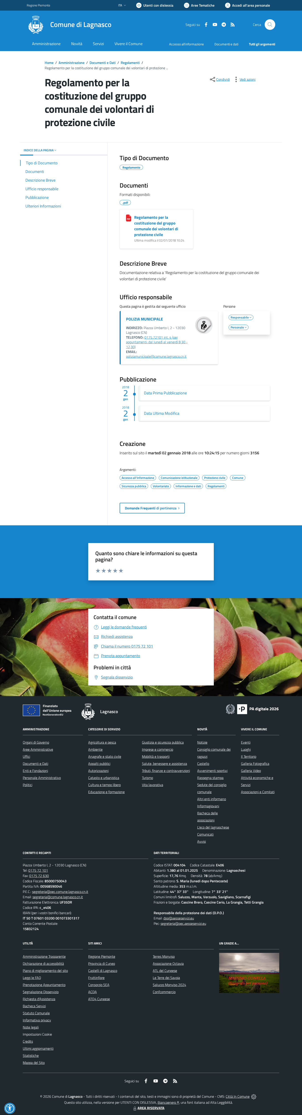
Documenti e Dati (103, 62)
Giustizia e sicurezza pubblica (163, 742)
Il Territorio (248, 756)
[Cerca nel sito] (270, 24)
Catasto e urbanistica (103, 777)
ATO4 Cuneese (99, 999)
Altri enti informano (211, 799)
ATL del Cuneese (165, 970)
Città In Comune (238, 1096)
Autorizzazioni (98, 770)
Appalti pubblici (99, 763)
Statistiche (31, 1055)
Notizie (202, 742)
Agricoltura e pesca (102, 742)
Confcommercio (164, 991)
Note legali (31, 1027)
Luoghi (246, 749)
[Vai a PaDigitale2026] (252, 708)
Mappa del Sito (34, 1062)
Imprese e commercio (157, 749)
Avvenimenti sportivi (212, 770)
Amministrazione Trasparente (44, 956)
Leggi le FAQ (32, 977)
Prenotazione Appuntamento (44, 984)
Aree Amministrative (38, 749)
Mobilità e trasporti (156, 756)
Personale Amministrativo (42, 777)
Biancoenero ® (168, 1102)
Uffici (26, 756)
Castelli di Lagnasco (102, 970)
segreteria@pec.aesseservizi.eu (183, 923)
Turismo (147, 777)
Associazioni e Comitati (258, 792)
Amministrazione (71, 62)
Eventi (245, 742)
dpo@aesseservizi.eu (178, 918)
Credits (28, 1041)
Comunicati (205, 834)
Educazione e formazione (106, 792)
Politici (27, 784)
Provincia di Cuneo (101, 963)
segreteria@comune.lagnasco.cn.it (57, 897)
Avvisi (201, 841)
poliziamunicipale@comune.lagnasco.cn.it (156, 356)
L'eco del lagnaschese (213, 827)
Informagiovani (208, 806)
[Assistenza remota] (254, 1096)
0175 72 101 (38, 870)
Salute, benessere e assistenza (164, 763)
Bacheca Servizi (34, 1006)
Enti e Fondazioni (35, 770)
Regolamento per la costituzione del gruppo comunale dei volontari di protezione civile (156, 226)
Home (49, 62)
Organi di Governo (36, 742)
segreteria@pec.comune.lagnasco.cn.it (60, 891)
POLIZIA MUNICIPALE (144, 319)
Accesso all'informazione (186, 44)
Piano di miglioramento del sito (45, 970)
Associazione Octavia (168, 963)
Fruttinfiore (96, 977)
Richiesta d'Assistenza (39, 999)
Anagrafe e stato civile (104, 756)
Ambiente (95, 749)
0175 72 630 (39, 875)
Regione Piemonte (38, 5)
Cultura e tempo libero (104, 784)
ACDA (92, 991)
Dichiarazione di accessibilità (43, 963)
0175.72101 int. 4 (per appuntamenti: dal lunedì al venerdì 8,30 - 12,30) (157, 342)
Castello (203, 763)
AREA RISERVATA (151, 1108)
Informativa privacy (37, 1020)
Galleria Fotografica (255, 763)
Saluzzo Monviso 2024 (169, 984)
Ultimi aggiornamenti (38, 1048)
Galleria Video (251, 770)
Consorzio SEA (98, 984)
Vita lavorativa (152, 784)
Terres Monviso (164, 956)
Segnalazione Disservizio (41, 991)
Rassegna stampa (210, 777)
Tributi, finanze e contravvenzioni (166, 770)
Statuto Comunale (36, 1013)
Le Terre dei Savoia (166, 977)
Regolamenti (130, 62)
